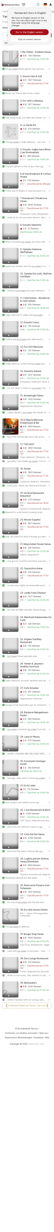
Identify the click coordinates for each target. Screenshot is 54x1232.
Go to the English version (29, 32)
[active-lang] (45, 4)
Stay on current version (29, 39)
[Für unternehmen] (23, 4)
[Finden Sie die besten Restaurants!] (10, 4)
